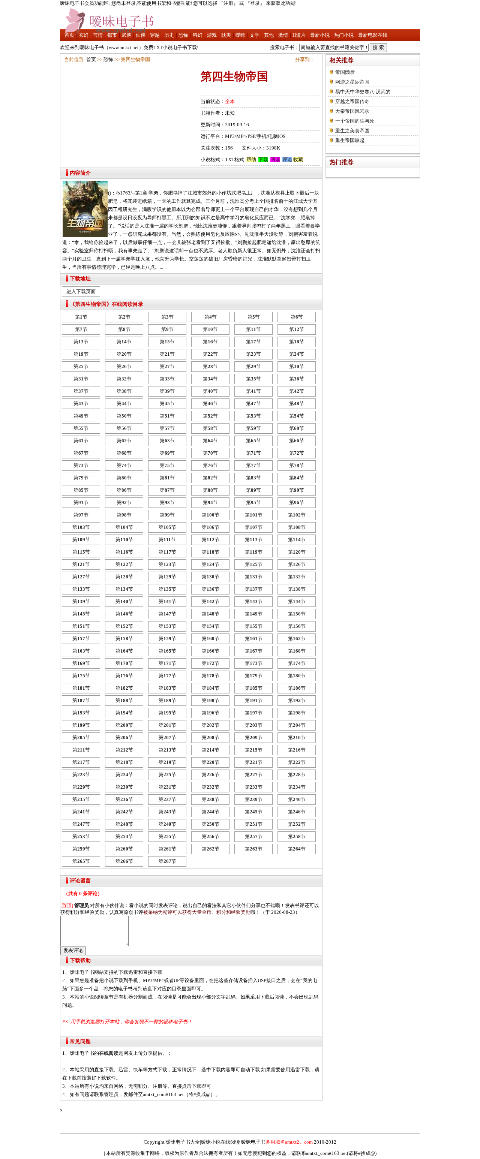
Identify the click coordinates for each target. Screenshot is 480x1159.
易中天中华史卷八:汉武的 (362, 91)
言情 (98, 35)
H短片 (299, 35)
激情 (283, 35)
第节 (81, 317)
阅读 (275, 159)
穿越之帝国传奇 (352, 101)
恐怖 (183, 35)
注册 (228, 3)
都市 (112, 35)
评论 (287, 159)
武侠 (126, 35)
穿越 (155, 35)
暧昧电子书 (82, 972)
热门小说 (344, 35)
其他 (269, 35)
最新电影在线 (372, 35)
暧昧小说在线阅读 (220, 1142)
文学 (255, 35)
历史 (169, 35)
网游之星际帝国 (352, 82)
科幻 (197, 35)
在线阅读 (108, 1053)
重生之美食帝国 (352, 130)
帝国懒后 (345, 72)
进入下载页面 (81, 291)
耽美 (226, 35)
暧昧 (240, 35)
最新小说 (320, 35)
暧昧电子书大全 (183, 1142)
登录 (255, 3)
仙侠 (141, 35)
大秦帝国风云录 (352, 111)
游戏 (212, 35)
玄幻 (83, 35)
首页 (69, 35)
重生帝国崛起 (349, 140)
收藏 (298, 159)
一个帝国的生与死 (354, 121)
